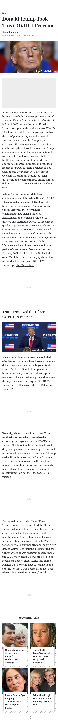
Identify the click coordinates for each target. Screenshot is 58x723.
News (5, 13)
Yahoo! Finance (43, 457)
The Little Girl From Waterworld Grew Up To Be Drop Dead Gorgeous (42, 656)
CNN (9, 556)
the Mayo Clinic (25, 265)
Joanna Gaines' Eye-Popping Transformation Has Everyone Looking (15, 701)
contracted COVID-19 (34, 541)
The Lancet (35, 225)
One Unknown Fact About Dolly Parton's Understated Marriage (14, 656)
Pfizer (26, 213)
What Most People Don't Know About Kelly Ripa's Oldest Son (42, 700)
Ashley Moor (11, 32)
